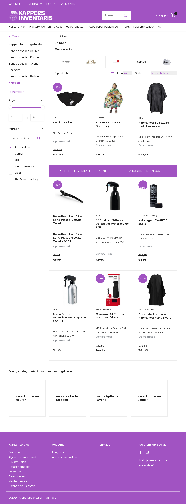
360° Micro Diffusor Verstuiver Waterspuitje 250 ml (112, 223)
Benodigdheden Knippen (25, 57)
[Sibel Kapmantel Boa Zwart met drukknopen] (156, 98)
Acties (58, 26)
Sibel (17, 172)
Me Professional (24, 166)
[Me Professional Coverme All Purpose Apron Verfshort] (113, 290)
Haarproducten (75, 26)
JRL (17, 160)
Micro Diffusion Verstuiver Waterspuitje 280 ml (69, 317)
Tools (126, 26)
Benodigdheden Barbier (24, 76)
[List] (112, 73)
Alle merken (22, 147)
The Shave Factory (26, 179)
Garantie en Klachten (22, 486)
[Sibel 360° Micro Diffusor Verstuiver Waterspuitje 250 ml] (113, 196)
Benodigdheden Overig (24, 63)
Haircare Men (17, 26)
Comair (19, 153)
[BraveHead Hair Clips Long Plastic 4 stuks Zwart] (70, 196)
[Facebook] (140, 452)
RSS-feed (50, 497)
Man (160, 26)
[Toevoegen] (81, 159)
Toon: (120, 73)
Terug (15, 36)
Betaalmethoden (19, 466)
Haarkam (14, 70)
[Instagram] (147, 452)
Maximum (37, 117)
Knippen (14, 82)
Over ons (14, 452)
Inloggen (58, 452)
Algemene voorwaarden (24, 457)
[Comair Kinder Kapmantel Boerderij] (113, 98)
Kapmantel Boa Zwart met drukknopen (153, 124)
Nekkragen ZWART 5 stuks (152, 222)
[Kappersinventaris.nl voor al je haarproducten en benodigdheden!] (31, 15)
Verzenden (15, 471)
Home (24, 36)
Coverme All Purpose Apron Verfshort (111, 315)
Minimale (15, 117)
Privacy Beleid (18, 462)
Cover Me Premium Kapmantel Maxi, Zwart (154, 315)
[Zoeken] (125, 15)
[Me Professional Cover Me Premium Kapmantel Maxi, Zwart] (156, 290)
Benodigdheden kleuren (24, 51)
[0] (172, 15)
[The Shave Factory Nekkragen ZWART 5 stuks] (156, 196)
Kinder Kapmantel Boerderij (108, 124)
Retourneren (17, 476)
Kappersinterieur (143, 26)
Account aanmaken (64, 457)
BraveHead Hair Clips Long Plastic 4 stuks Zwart (67, 219)
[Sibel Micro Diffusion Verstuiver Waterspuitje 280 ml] (70, 290)
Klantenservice (18, 481)
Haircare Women (40, 26)
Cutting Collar (62, 122)
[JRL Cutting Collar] (70, 98)
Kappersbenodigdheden (104, 26)
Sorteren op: (143, 73)
